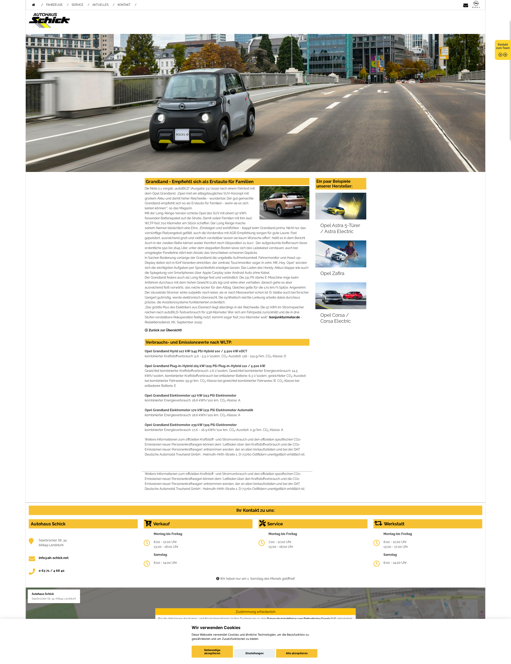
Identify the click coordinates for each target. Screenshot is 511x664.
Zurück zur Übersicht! (165, 330)
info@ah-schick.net (53, 558)
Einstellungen (254, 653)
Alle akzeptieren (297, 653)
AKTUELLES (100, 4)
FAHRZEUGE (54, 4)
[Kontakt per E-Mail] (465, 4)
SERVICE (77, 4)
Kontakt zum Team (503, 46)
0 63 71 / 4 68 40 (51, 571)
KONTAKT (124, 4)
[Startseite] (476, 4)
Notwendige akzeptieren (212, 651)
